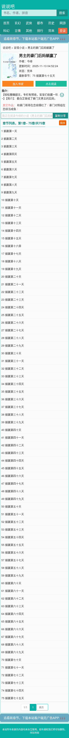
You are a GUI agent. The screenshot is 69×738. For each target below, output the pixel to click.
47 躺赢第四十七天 (12, 483)
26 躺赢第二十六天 (12, 322)
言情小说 (19, 47)
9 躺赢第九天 (9, 192)
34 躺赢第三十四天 (12, 384)
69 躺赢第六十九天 (12, 652)
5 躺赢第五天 (9, 161)
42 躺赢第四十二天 (12, 445)
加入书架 (18, 84)
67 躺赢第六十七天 (12, 637)
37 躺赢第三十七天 (12, 407)
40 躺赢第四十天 (11, 430)
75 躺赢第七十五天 (43, 75)
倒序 (62, 123)
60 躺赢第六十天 (11, 583)
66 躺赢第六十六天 (12, 629)
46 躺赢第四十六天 (12, 476)
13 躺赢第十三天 (11, 223)
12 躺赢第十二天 (11, 215)
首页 (6, 23)
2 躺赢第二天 (9, 138)
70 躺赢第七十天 (11, 660)
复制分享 (60, 115)
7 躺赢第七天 (9, 177)
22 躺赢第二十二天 (12, 292)
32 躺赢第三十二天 (12, 368)
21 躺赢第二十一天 (12, 284)
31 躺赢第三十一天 (12, 361)
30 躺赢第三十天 (11, 353)
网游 (63, 23)
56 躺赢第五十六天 (12, 552)
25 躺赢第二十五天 (12, 315)
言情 (18, 30)
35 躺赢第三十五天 (12, 391)
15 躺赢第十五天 (11, 238)
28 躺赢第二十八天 (12, 338)
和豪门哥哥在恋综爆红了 (32, 105)
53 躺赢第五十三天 (12, 529)
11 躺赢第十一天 (11, 207)
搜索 (62, 13)
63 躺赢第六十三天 (12, 606)
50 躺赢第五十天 (11, 506)
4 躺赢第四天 (9, 154)
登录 (63, 30)
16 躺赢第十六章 (11, 246)
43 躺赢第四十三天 (12, 453)
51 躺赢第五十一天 (12, 514)
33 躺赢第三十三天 (12, 376)
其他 (29, 30)
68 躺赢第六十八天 (12, 644)
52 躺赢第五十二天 (12, 522)
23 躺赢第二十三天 (12, 299)
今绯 (29, 61)
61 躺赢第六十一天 (12, 591)
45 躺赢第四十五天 (12, 468)
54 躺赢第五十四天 (12, 537)
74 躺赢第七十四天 (12, 690)
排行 (40, 30)
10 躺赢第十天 (10, 200)
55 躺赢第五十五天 (12, 545)
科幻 (6, 30)
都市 (40, 23)
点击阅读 (51, 84)
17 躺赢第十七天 (11, 253)
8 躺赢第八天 (9, 184)
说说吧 (8, 6)
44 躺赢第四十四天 (12, 460)
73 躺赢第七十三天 (12, 683)
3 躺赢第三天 (9, 146)
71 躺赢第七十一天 (12, 667)
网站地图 (34, 732)
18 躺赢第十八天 (11, 261)
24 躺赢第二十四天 (12, 307)
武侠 (29, 23)
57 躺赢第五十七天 (12, 560)
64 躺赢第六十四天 (12, 614)
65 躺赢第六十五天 (12, 621)
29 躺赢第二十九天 (12, 345)
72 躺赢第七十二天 (12, 675)
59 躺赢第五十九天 (12, 575)
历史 (51, 23)
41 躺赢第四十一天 (12, 437)
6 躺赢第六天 (9, 169)
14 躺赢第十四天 (11, 230)
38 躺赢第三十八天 (12, 414)
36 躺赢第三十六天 (12, 399)
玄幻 (18, 23)
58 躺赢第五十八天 (12, 568)
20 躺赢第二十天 (11, 276)
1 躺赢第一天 (9, 131)
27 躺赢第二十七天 (12, 330)
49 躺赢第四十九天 (12, 499)
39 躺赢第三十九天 (12, 422)
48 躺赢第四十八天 (12, 491)
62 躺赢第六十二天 (12, 598)
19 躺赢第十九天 (11, 269)
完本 (51, 30)
